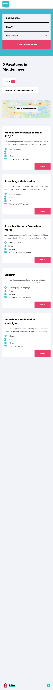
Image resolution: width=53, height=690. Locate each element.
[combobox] (26, 27)
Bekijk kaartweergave (26, 109)
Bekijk (42, 166)
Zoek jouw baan (26, 44)
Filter (9, 81)
